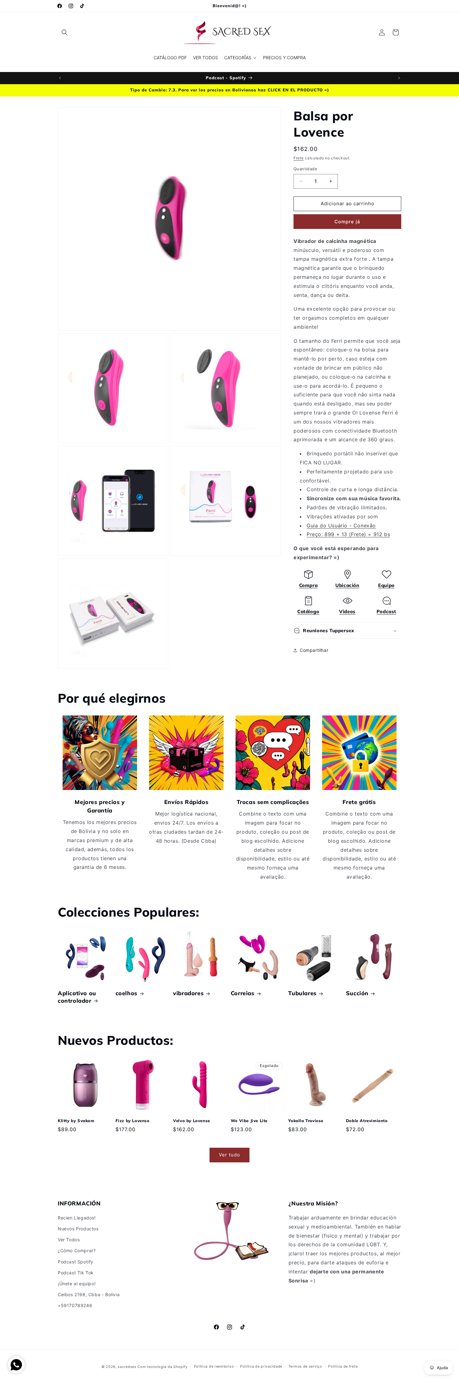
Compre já (347, 222)
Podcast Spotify (75, 1261)
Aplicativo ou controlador (77, 997)
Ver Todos (69, 1239)
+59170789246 (75, 1305)
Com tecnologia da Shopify (162, 1366)
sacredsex (127, 1366)
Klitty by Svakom (76, 1120)
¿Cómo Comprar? (77, 1250)
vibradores (188, 993)
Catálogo (308, 611)
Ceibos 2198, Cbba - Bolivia (89, 1294)
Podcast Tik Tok (76, 1272)
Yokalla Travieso (305, 1120)
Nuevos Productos (78, 1228)
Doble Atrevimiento (367, 1120)
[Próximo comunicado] (399, 78)
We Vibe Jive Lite (249, 1120)
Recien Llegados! (77, 1217)
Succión (357, 993)
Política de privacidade (261, 1366)
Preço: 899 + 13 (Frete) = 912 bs (348, 534)
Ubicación (347, 585)
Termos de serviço (305, 1366)
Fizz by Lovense (133, 1120)
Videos (347, 611)
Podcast (386, 611)
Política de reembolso (214, 1366)
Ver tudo (229, 1155)
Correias (242, 993)
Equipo (386, 585)
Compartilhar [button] (314, 650)
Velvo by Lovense (191, 1120)
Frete (299, 158)
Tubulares (302, 993)
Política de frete (343, 1366)
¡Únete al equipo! (77, 1283)
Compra (308, 585)
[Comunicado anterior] (60, 78)
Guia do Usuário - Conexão (341, 525)
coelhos (126, 993)
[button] (65, 32)
